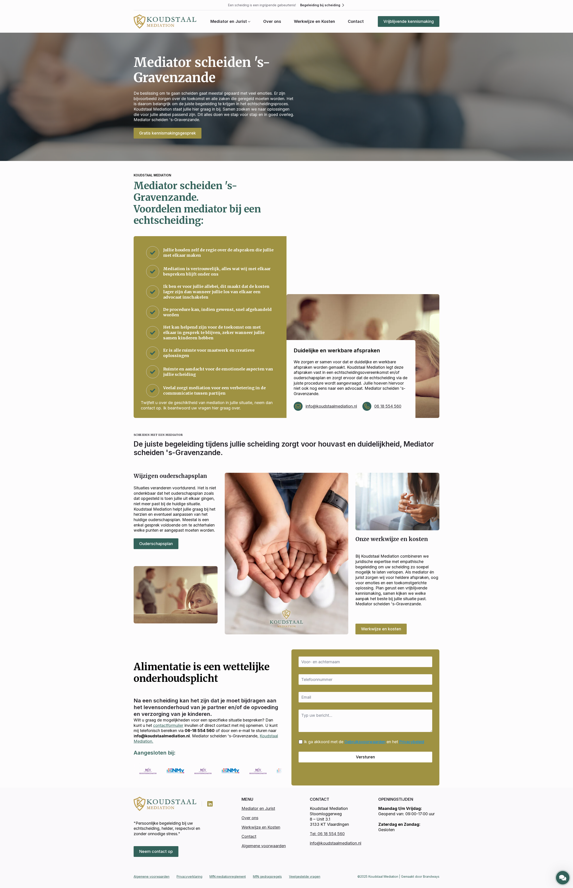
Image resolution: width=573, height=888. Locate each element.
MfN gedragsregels (267, 876)
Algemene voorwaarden (264, 845)
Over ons (272, 21)
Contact (356, 21)
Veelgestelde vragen (304, 876)
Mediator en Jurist (228, 21)
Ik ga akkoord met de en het (364, 741)
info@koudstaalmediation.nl (331, 406)
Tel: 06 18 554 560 (327, 833)
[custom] (210, 804)
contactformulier (168, 725)
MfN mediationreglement (228, 876)
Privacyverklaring (189, 876)
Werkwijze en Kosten (314, 21)
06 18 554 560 (387, 406)
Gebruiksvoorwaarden (364, 741)
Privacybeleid (411, 741)
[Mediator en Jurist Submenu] (248, 21)
